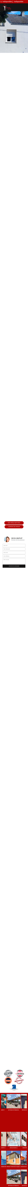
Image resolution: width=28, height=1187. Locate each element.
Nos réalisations (14, 523)
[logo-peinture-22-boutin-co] (7, 7)
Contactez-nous (14, 526)
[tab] (14, 26)
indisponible (7, 2)
